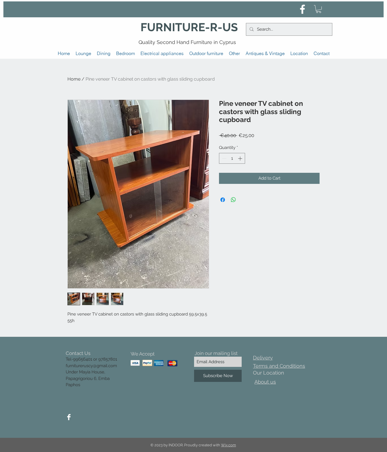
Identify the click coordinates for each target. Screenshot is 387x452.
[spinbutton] (232, 158)
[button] (318, 9)
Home (73, 79)
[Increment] (240, 158)
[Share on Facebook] (222, 199)
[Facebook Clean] (69, 417)
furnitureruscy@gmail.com (91, 365)
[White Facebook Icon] (302, 9)
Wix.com (228, 445)
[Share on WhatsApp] (233, 199)
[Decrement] (223, 158)
